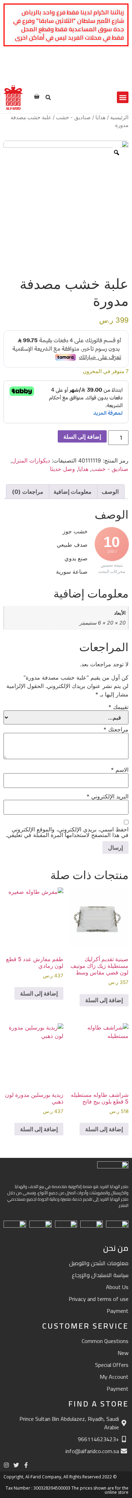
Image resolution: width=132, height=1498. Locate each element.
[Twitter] (112, 72)
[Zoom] (116, 152)
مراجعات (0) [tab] (27, 491)
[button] (122, 97)
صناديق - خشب (73, 117)
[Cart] (36, 96)
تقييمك (118, 707)
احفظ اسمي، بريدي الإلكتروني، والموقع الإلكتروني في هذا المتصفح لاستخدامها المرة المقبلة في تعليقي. (67, 832)
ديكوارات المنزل (31, 460)
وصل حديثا (62, 468)
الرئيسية (119, 117)
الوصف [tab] (110, 491)
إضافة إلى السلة (82, 436)
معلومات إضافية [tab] (73, 491)
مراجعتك (115, 729)
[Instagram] (102, 72)
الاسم (119, 769)
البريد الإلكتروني (107, 796)
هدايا (100, 117)
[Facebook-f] (122, 72)
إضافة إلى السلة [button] (104, 1000)
